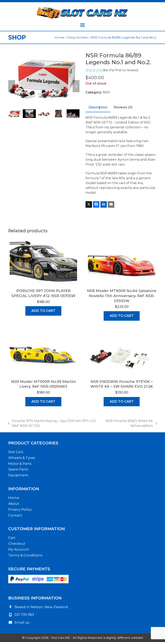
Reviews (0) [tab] (122, 107)
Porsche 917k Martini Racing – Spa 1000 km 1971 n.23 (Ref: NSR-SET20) (52, 423)
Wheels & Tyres (21, 458)
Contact (15, 515)
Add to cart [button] (43, 311)
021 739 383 (24, 615)
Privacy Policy (20, 509)
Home (59, 37)
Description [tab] (98, 107)
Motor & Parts (20, 464)
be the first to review (120, 70)
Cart (11, 538)
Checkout (16, 543)
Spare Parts (18, 469)
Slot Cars (15, 452)
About (13, 504)
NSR (106, 92)
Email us (21, 622)
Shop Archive (77, 37)
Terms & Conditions (25, 555)
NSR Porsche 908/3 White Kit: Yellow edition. (126, 423)
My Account (18, 549)
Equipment (18, 475)
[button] (82, 25)
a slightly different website (123, 638)
